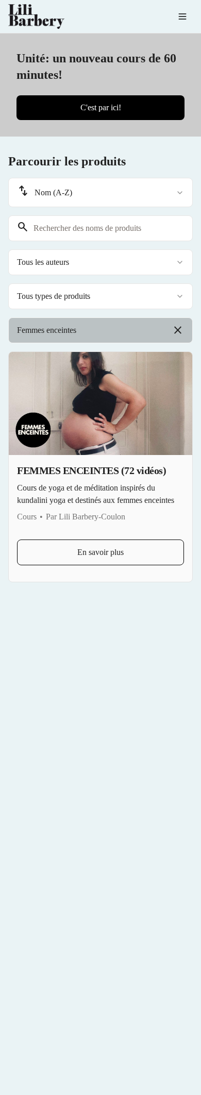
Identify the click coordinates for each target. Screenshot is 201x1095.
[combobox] (100, 192)
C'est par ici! (100, 107)
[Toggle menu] (182, 16)
